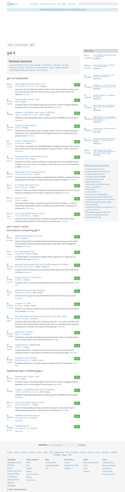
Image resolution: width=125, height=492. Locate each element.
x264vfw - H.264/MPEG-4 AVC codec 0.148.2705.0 (35, 112)
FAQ (27, 465)
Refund (29, 477)
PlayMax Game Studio (22, 159)
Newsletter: (43, 445)
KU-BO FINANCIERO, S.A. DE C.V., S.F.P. (27, 86)
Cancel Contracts (32, 474)
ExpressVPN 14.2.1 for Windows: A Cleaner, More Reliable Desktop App (104, 106)
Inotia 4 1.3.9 (20, 198)
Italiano (39, 452)
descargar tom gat (17, 67)
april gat (57, 65)
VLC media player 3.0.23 (25, 251)
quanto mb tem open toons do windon (100, 199)
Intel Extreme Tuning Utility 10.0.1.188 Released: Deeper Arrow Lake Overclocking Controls (104, 151)
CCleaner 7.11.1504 (23, 303)
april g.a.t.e (47, 65)
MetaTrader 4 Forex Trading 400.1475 (30, 172)
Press (85, 465)
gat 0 (52, 67)
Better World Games (21, 187)
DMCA (28, 462)
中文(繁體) (56, 455)
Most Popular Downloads (48, 4)
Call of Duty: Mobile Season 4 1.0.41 (30, 213)
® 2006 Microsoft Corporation (24, 267)
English (10, 452)
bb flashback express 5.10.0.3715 (98, 212)
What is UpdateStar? (90, 462)
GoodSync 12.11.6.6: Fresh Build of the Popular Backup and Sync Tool (104, 86)
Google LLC (18, 347)
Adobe (17, 238)
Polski (67, 452)
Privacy (29, 471)
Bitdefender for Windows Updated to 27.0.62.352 (104, 129)
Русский (83, 452)
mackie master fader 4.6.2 (95, 174)
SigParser (10, 483)
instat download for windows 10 (98, 171)
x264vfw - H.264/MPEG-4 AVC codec (26, 115)
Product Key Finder (14, 471)
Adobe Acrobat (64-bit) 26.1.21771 (29, 236)
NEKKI (17, 102)
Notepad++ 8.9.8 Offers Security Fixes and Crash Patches (103, 76)
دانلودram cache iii (92, 210)
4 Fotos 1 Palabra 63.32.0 (25, 141)
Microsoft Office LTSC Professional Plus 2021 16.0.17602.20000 (41, 316)
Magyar (64, 455)
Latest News (72, 4)
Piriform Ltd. (19, 306)
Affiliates (67, 468)
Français (32, 452)
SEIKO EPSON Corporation (23, 293)
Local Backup (12, 477)
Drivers (10, 468)
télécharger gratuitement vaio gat (22, 70)
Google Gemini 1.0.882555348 (27, 345)
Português (75, 452)
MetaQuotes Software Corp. (24, 174)
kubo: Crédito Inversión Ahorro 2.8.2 (30, 84)
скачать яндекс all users (95, 169)
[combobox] (97, 4)
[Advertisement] (62, 27)
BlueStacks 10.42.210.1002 (26, 358)
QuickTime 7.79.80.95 (24, 332)
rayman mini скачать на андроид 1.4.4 (100, 207)
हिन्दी (70, 455)
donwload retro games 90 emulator (99, 197)
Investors (86, 471)
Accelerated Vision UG (22, 418)
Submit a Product (108, 474)
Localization (106, 468)
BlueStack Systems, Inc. (22, 360)
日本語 (45, 452)
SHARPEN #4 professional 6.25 (27, 415)
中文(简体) (113, 452)
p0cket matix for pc (93, 182)
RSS (46, 468)
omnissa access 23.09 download (98, 184)
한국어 (51, 452)
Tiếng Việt (105, 452)
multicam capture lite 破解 (95, 177)
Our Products (34, 4)
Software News (51, 462)
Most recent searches (97, 165)
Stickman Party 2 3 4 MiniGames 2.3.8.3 (31, 156)
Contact (29, 468)
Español (24, 452)
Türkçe (97, 452)
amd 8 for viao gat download (37, 67)
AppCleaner (11, 485)
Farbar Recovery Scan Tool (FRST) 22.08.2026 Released (104, 65)
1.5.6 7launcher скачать (95, 179)
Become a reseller (109, 465)
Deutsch (17, 452)
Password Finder (13, 474)
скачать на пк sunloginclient (96, 194)
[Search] (116, 4)
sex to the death (92, 204)
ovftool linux (90, 189)
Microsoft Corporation (22, 319)
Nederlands (59, 452)
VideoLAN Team (20, 254)
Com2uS (17, 200)
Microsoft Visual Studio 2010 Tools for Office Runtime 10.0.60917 (42, 264)
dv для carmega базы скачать (97, 215)
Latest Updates (62, 4)
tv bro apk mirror (92, 192)
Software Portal (108, 462)
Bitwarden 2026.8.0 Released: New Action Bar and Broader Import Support (104, 140)
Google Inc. (18, 280)
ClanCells (18, 128)
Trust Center (30, 480)
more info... (27, 94)
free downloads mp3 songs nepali (98, 202)
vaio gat (65, 65)
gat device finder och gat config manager (25, 65)
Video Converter (13, 480)
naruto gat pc (43, 70)
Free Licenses (107, 471)
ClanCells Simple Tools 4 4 (26, 125)
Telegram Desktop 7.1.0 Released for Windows (104, 96)
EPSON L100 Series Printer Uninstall (30, 290)
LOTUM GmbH (19, 143)
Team (85, 468)
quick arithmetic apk (93, 217)
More (77, 85)
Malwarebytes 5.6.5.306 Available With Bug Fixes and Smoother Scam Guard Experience (105, 118)
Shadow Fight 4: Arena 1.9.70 (27, 99)
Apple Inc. (18, 334)
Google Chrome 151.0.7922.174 (28, 277)
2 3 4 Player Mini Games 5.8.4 (27, 185)
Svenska (91, 452)
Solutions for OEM (71, 465)
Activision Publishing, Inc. (23, 216)
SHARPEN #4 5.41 (22, 426)
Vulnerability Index (52, 465)
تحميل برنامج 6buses (93, 187)
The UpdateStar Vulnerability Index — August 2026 (104, 55)
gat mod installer (62, 67)
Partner (67, 462)
